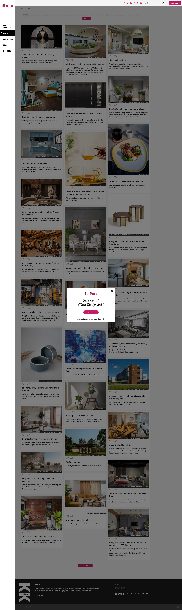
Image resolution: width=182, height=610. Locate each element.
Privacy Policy (101, 319)
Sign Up (91, 312)
